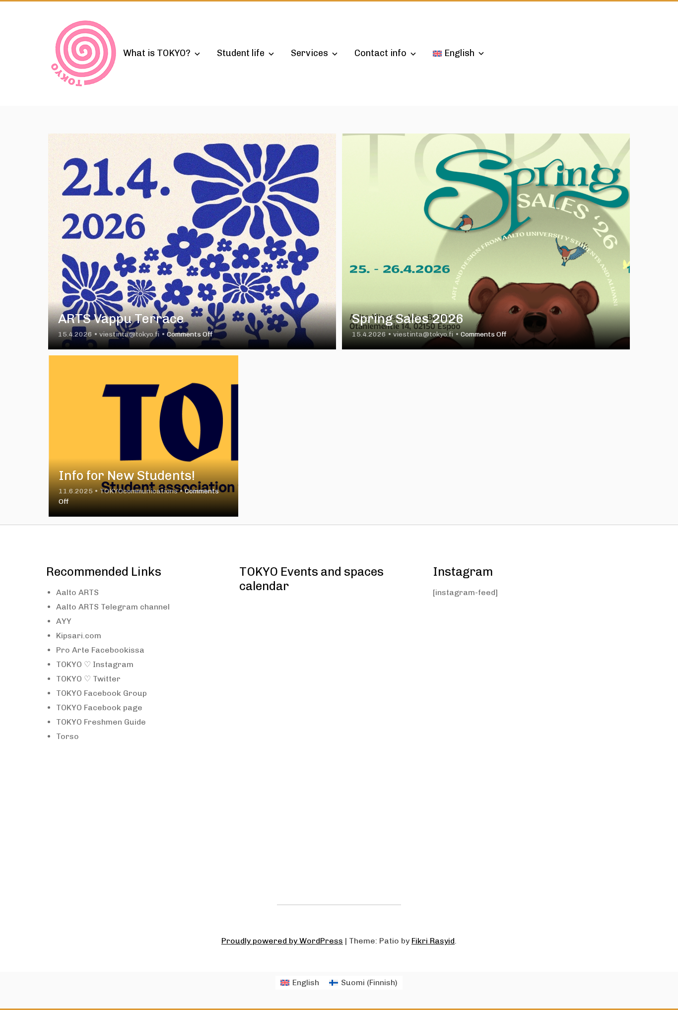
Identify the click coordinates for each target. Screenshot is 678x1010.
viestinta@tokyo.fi (129, 334)
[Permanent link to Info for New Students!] (143, 436)
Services (309, 53)
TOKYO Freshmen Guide (101, 722)
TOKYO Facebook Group (101, 693)
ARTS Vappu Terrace (121, 319)
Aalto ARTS (77, 592)
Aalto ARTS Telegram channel (113, 606)
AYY (63, 621)
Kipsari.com (78, 635)
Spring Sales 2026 (408, 319)
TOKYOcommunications (139, 491)
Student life (241, 53)
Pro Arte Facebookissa (100, 650)
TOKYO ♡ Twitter (88, 678)
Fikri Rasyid (433, 940)
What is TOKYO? (157, 53)
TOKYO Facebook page (99, 707)
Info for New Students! (127, 475)
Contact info (380, 53)
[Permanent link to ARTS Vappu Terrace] (192, 241)
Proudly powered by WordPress (282, 940)
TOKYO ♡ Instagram (95, 664)
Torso (67, 736)
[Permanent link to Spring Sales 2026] (486, 241)
